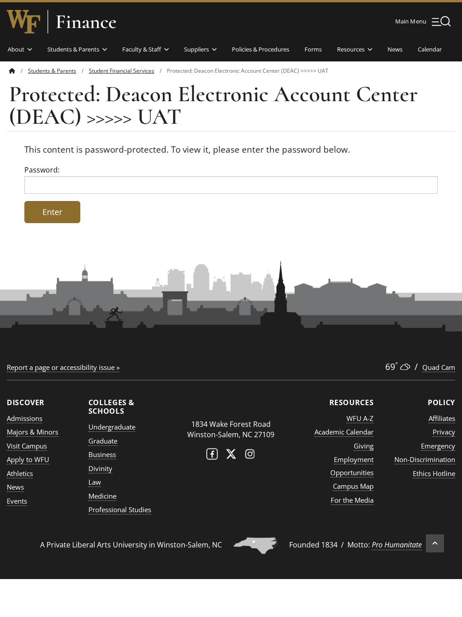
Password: (42, 170)
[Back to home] (12, 71)
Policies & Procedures (260, 49)
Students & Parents (73, 49)
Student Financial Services (121, 71)
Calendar (430, 49)
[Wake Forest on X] (231, 456)
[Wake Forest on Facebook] (212, 456)
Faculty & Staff (141, 49)
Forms (313, 49)
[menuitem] (18, 70)
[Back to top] (435, 543)
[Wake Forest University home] (23, 21)
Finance (85, 22)
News (395, 49)
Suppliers (196, 49)
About (16, 49)
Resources (351, 49)
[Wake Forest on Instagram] (250, 456)
